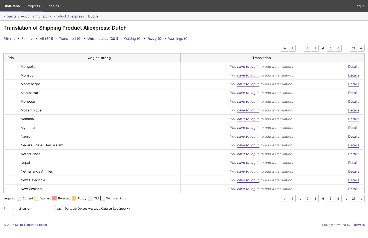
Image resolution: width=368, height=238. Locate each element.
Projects (33, 6)
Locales (53, 6)
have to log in (248, 66)
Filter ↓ (9, 38)
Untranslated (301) (102, 38)
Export (8, 208)
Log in (360, 6)
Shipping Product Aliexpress (61, 16)
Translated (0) (70, 38)
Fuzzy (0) (154, 38)
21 (353, 48)
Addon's (27, 16)
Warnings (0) (178, 38)
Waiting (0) (133, 38)
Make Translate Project (31, 224)
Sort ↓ (27, 38)
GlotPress (11, 6)
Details (353, 66)
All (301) (46, 38)
